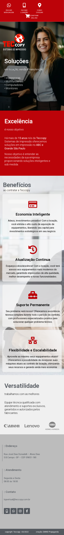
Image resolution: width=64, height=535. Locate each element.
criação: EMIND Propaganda (47, 532)
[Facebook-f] (27, 511)
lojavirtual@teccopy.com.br (17, 499)
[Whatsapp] (14, 511)
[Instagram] (20, 511)
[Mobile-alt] (7, 511)
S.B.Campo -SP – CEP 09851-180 (20, 457)
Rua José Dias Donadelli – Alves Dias (22, 454)
